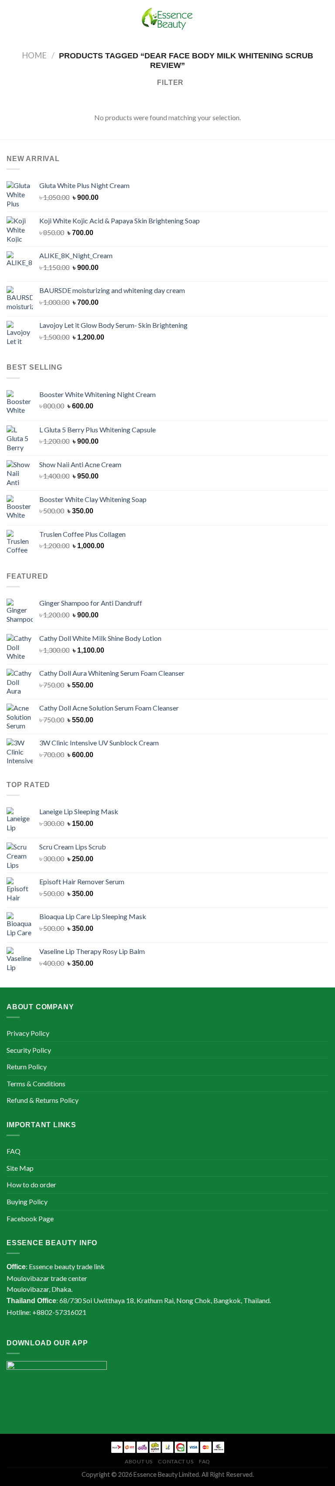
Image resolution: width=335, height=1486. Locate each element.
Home (34, 55)
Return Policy (27, 1066)
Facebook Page (30, 1218)
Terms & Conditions (36, 1083)
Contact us (175, 1461)
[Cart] (324, 20)
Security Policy (29, 1050)
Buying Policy (27, 1201)
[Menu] (12, 19)
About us (139, 1461)
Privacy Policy (28, 1033)
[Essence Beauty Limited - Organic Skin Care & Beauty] (167, 20)
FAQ (14, 1151)
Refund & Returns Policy (43, 1100)
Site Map (20, 1168)
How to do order (31, 1184)
